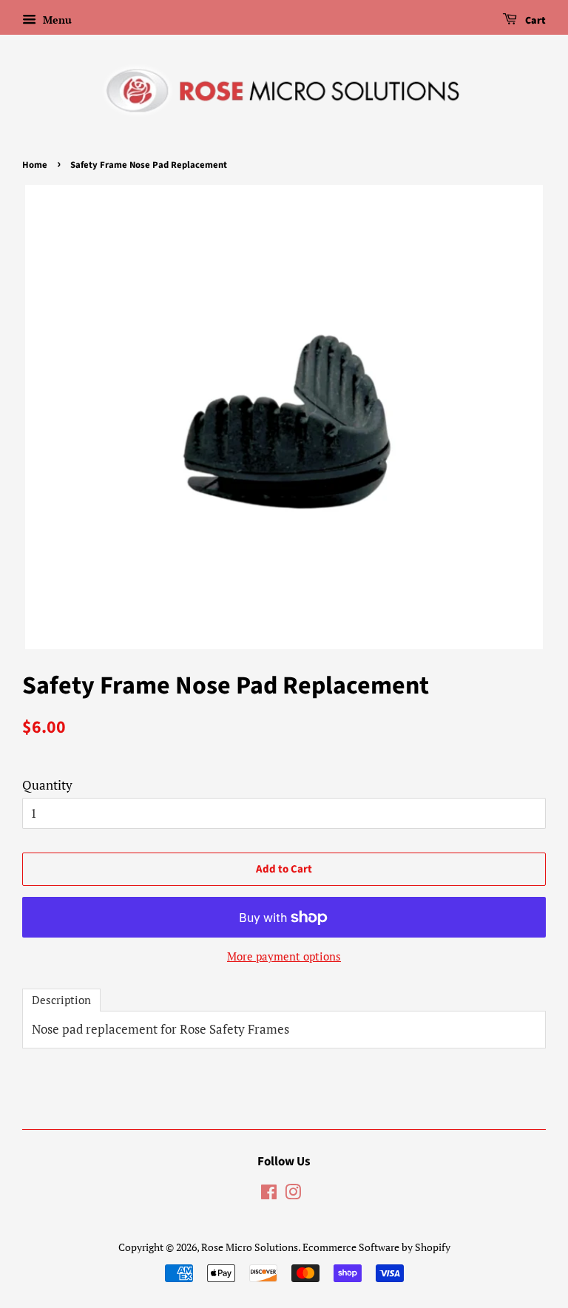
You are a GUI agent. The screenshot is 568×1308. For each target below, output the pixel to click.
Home (34, 165)
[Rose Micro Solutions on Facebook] (268, 1194)
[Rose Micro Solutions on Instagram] (293, 1194)
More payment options (284, 956)
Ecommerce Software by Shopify (376, 1247)
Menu (56, 20)
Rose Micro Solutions (249, 1247)
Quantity (47, 784)
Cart (534, 20)
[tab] (61, 1000)
